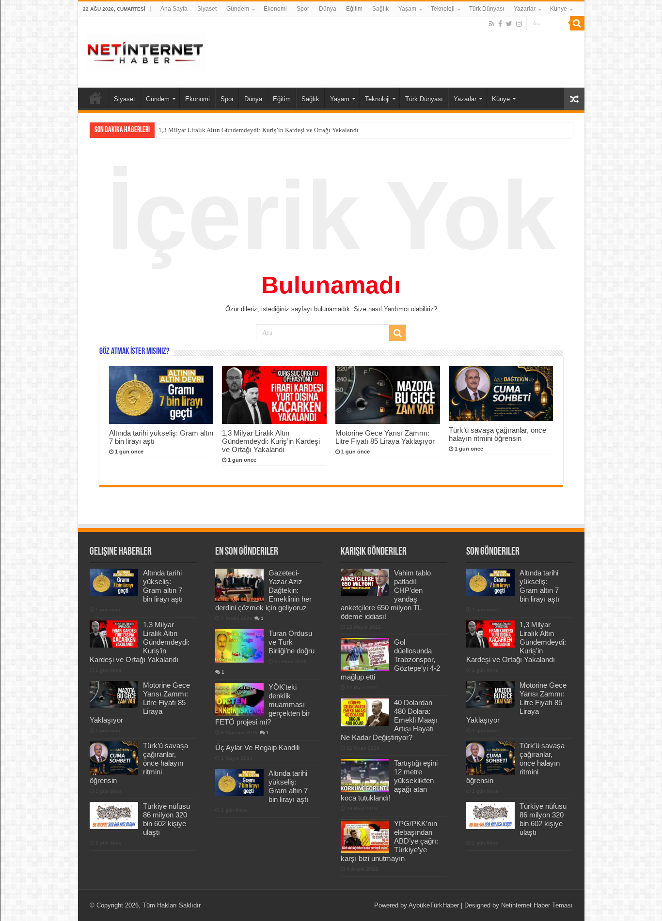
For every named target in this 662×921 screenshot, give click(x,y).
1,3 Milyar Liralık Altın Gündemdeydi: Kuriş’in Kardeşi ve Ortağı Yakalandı (258, 130)
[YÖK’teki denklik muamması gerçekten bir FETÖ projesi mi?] (239, 699)
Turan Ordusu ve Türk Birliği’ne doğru (291, 642)
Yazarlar (525, 8)
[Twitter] (509, 24)
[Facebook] (500, 24)
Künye (558, 8)
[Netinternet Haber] (145, 50)
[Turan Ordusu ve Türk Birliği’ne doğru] (239, 645)
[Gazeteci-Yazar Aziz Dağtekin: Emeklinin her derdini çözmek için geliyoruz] (239, 585)
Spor (303, 8)
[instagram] (519, 24)
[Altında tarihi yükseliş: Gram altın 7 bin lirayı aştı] (239, 782)
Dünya (327, 8)
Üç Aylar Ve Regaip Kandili (257, 747)
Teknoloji (443, 8)
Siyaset (207, 8)
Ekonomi (275, 8)
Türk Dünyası (486, 8)
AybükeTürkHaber (434, 905)
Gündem (237, 8)
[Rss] (491, 24)
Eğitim (354, 8)
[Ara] (577, 23)
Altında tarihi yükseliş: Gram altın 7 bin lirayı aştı (163, 586)
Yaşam (407, 8)
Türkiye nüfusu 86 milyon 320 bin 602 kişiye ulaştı (166, 819)
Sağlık (380, 8)
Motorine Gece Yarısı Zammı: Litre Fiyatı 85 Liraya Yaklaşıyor (385, 437)
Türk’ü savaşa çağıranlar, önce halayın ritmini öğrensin (497, 434)
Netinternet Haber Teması (537, 905)
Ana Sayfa (174, 8)
